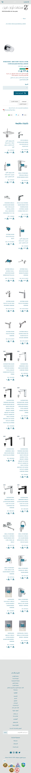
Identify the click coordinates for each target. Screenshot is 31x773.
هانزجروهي (15, 722)
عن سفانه (15, 714)
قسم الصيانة (15, 747)
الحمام (15, 698)
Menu (27, 2)
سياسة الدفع (15, 683)
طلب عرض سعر (15, 708)
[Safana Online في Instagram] (14, 753)
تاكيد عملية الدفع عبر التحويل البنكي (15, 688)
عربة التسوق (5, 2)
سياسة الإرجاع (15, 676)
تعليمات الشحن (14, 101)
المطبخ (15, 701)
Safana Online (8, 758)
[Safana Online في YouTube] (11, 753)
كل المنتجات (15, 705)
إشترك (5, 732)
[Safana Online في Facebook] (16, 753)
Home (24, 19)
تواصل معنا (15, 716)
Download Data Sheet (10, 110)
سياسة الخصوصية (16, 681)
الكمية (26, 84)
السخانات (16, 703)
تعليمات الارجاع (23, 104)
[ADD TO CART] (21, 93)
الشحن (19, 78)
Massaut (15, 741)
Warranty (15, 690)
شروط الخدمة (15, 678)
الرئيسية (15, 696)
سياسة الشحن (15, 685)
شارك (12, 115)
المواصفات (24, 101)
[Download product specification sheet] (4, 110)
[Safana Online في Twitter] (19, 753)
